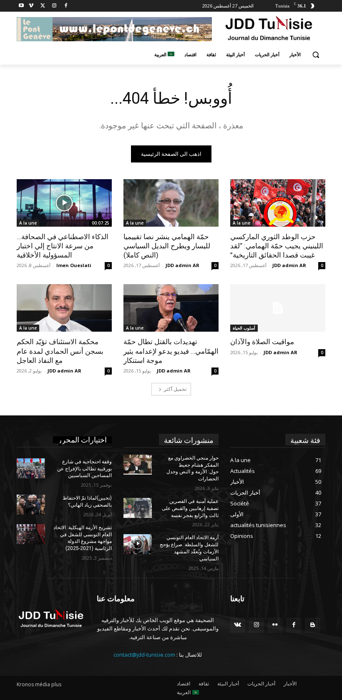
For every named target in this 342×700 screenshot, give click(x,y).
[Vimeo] (31, 6)
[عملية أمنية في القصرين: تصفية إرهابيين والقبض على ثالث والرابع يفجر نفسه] (137, 508)
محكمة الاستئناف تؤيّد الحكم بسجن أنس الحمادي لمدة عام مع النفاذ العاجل (60, 351)
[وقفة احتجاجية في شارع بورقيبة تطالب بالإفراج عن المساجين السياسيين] (31, 468)
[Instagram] (54, 6)
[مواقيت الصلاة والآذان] (277, 308)
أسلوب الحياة (244, 328)
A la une (241, 223)
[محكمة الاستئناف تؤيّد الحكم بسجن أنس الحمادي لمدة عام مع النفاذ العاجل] (64, 308)
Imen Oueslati (73, 265)
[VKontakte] (237, 625)
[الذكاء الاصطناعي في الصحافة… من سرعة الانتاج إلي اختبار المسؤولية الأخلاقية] (64, 203)
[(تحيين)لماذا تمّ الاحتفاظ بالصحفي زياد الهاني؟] (31, 505)
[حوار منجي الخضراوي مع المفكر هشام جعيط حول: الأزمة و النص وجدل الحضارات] (137, 465)
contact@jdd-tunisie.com (144, 654)
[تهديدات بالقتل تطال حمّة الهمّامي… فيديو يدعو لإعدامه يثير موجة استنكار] (171, 308)
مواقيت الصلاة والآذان (262, 342)
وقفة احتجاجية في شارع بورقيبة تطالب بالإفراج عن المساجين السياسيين (84, 469)
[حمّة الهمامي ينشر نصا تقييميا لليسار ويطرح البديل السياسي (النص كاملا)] (171, 203)
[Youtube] (21, 6)
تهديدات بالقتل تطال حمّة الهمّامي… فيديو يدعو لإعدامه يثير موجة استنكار (171, 351)
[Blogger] (312, 625)
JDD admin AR (289, 265)
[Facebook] (65, 6)
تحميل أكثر (175, 388)
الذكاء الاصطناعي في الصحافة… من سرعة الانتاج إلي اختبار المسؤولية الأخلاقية (62, 245)
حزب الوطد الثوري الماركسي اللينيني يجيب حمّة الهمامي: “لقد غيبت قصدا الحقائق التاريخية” (276, 245)
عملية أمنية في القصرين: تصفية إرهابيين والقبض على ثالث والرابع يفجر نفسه (190, 508)
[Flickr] (275, 625)
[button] (315, 55)
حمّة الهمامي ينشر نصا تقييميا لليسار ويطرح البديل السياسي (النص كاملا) (166, 245)
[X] (43, 6)
